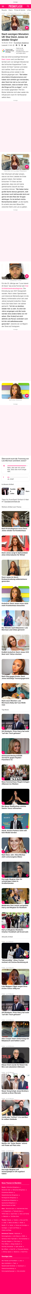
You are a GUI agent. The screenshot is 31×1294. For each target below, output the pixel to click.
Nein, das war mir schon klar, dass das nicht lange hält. (16, 469)
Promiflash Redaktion (21, 43)
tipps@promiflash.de (12, 501)
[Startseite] (15, 6)
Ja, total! (10, 479)
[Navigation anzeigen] (3, 6)
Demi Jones (6, 59)
